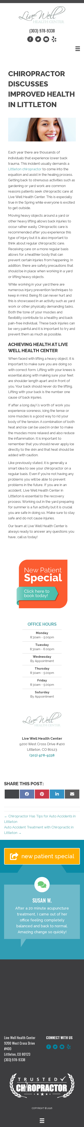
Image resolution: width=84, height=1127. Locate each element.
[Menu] (77, 48)
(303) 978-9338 (42, 31)
